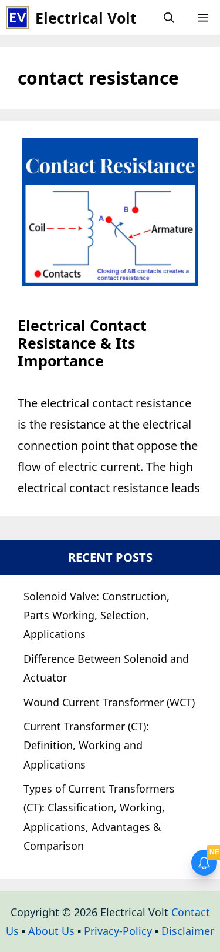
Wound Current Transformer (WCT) (109, 702)
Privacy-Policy (118, 931)
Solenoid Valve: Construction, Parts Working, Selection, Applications (96, 615)
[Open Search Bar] (169, 17)
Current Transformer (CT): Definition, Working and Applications (86, 745)
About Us (51, 931)
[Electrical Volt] (17, 17)
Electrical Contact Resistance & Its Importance (82, 342)
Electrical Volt (86, 18)
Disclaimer (187, 931)
